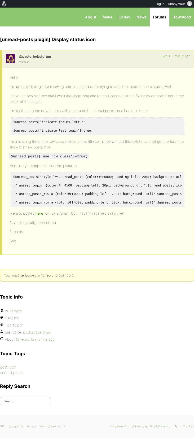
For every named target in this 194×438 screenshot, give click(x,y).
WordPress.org (119, 426)
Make (107, 17)
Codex (124, 17)
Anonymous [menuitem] (176, 4)
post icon (8, 367)
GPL (2, 426)
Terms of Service (50, 426)
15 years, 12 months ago (174, 56)
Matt (176, 426)
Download (181, 17)
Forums (159, 17)
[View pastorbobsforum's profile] (10, 58)
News (142, 17)
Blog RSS (188, 426)
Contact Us (16, 426)
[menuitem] (4, 4)
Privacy (31, 426)
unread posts (11, 372)
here (39, 213)
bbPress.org (7, 17)
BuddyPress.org (160, 426)
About (90, 17)
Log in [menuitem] (159, 4)
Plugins (16, 311)
